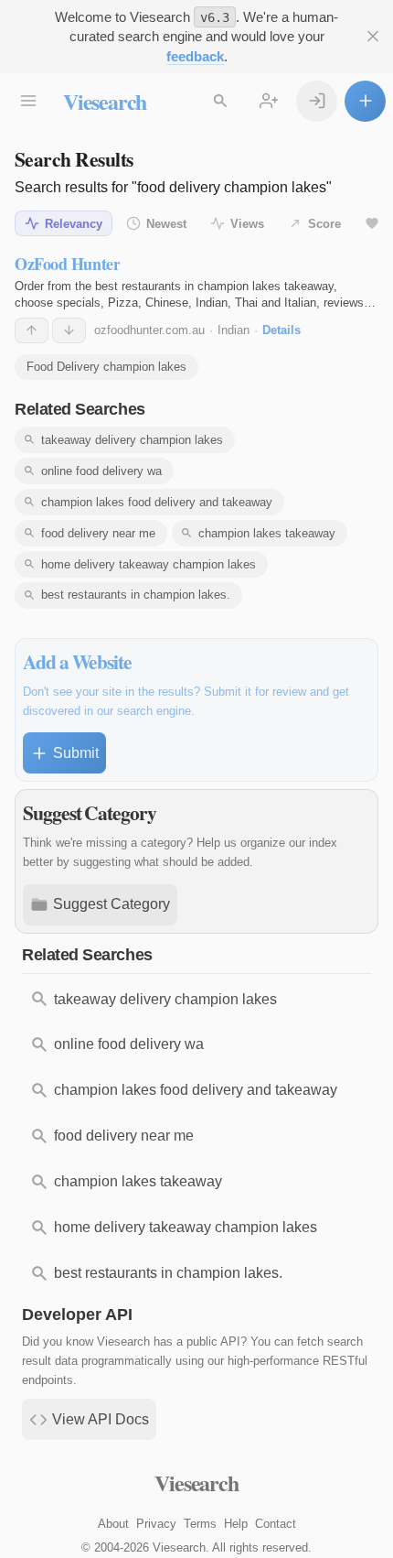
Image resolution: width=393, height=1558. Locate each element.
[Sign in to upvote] (31, 330)
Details (281, 330)
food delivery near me (98, 533)
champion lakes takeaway (266, 533)
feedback (195, 56)
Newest (166, 224)
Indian (234, 330)
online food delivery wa (101, 471)
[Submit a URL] (365, 101)
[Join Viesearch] (268, 101)
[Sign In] (316, 101)
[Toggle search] (219, 101)
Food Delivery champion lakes (106, 366)
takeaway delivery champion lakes (132, 440)
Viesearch (104, 101)
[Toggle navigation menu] (27, 101)
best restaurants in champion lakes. (135, 594)
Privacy (156, 1524)
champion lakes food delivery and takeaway (156, 502)
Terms (200, 1524)
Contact (275, 1524)
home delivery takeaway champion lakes (148, 564)
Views (247, 224)
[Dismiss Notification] (372, 36)
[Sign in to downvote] (69, 330)
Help (236, 1524)
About (113, 1524)
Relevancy (73, 224)
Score (324, 224)
